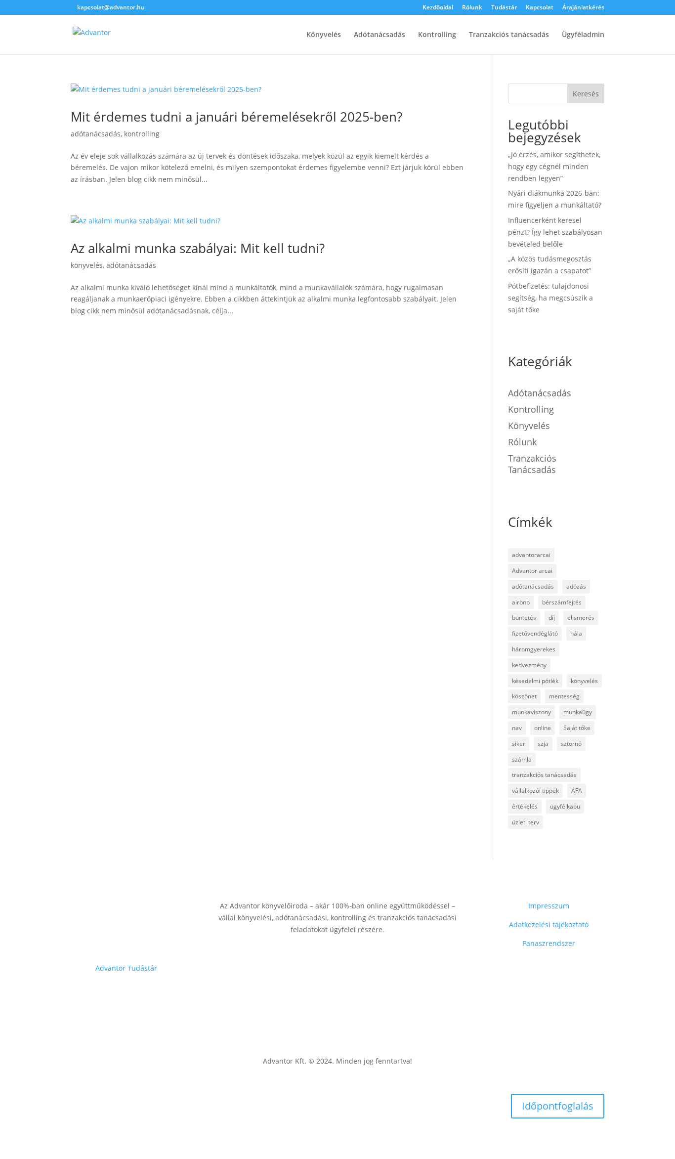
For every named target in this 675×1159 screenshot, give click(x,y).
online (542, 728)
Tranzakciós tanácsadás (509, 35)
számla (522, 759)
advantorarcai (531, 555)
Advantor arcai (532, 570)
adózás (576, 586)
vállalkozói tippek (535, 790)
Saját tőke (577, 728)
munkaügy (577, 712)
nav (517, 728)
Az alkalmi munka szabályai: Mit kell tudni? (198, 248)
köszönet (524, 696)
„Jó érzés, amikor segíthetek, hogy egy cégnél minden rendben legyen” (554, 166)
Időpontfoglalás (557, 1106)
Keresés (586, 93)
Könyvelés (323, 35)
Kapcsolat (539, 7)
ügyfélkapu (565, 806)
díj (551, 617)
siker (518, 743)
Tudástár (504, 7)
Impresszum (548, 905)
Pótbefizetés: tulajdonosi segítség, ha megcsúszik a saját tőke (550, 297)
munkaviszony (531, 712)
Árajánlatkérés (583, 7)
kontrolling (142, 133)
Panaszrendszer (548, 943)
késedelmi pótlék (535, 681)
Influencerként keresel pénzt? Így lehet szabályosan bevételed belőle (555, 232)
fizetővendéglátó (535, 633)
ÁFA (576, 790)
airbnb (521, 602)
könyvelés (87, 265)
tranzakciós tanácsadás (532, 464)
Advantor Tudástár (126, 968)
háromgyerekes (533, 649)
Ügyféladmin (583, 35)
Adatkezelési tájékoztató (549, 924)
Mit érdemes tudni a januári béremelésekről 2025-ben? (236, 117)
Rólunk (472, 7)
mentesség (564, 696)
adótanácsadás (96, 133)
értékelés (525, 806)
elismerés (580, 617)
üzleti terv (525, 822)
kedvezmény (529, 665)
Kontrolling (437, 35)
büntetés (524, 617)
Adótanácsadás (379, 35)
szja (543, 743)
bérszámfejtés (562, 602)
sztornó (571, 743)
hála (576, 633)
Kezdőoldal (437, 7)
